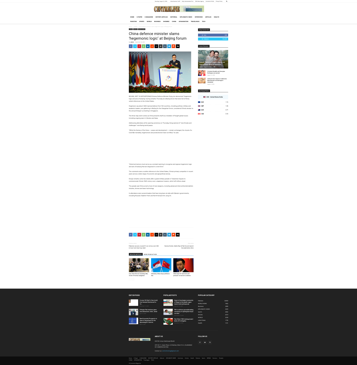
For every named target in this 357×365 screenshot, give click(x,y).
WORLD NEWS (142, 29)
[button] (226, 1)
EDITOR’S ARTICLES (162, 17)
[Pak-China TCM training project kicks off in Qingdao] (168, 321)
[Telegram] (169, 46)
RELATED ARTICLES (136, 254)
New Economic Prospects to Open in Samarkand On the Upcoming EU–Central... (148, 320)
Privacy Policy (219, 1)
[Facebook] (131, 46)
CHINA (174, 21)
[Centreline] (178, 9)
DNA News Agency (199, 1)
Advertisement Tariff (175, 1)
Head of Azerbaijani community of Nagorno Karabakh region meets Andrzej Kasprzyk (183, 302)
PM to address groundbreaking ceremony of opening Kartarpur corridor (183, 311)
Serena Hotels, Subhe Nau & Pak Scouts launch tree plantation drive (179, 247)
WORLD (149, 21)
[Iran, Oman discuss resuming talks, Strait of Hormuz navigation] (139, 265)
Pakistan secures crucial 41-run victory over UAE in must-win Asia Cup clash (144, 247)
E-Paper (139, 17)
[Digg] (178, 46)
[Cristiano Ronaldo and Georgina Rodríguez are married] (201, 73)
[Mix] (173, 46)
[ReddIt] (152, 46)
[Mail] (205, 342)
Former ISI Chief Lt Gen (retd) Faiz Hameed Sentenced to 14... (149, 302)
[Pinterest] (139, 46)
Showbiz (166, 21)
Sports (141, 21)
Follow (224, 39)
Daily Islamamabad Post (187, 1)
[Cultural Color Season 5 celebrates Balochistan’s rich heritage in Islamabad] (201, 80)
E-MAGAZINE (149, 17)
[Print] (161, 46)
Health (216, 17)
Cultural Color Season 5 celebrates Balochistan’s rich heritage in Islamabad (217, 80)
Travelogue (195, 21)
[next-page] (133, 279)
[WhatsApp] (143, 46)
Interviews (199, 17)
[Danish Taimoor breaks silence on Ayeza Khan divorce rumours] (213, 59)
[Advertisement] (161, 149)
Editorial (173, 17)
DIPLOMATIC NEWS (186, 17)
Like (226, 35)
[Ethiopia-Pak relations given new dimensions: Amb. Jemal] (133, 312)
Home (132, 17)
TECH (203, 21)
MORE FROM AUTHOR (150, 254)
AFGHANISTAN (183, 21)
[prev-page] (130, 279)
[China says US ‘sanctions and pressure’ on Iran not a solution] (183, 265)
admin (132, 42)
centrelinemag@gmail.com (170, 351)
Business (157, 21)
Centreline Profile (210, 1)
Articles (208, 17)
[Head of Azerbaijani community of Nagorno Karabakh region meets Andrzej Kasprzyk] (168, 302)
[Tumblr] (165, 46)
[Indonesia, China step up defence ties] (161, 265)
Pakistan (133, 21)
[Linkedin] (148, 46)
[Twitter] (135, 46)
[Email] (156, 46)
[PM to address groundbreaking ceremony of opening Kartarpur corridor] (168, 312)
